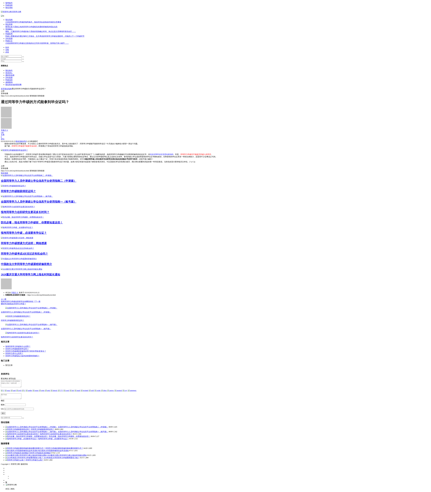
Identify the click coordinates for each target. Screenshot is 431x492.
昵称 (2, 405)
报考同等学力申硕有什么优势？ (18, 346)
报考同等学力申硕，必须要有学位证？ (24, 232)
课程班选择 (9, 75)
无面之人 (14, 293)
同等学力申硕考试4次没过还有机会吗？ (24, 253)
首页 (2, 89)
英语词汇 (9, 73)
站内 (7, 47)
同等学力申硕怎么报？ (35, 460)
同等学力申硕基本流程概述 (40, 453)
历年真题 (9, 38)
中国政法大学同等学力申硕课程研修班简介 (26, 264)
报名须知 (9, 8)
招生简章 (31, 25)
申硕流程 (9, 5)
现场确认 (40, 30)
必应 (7, 52)
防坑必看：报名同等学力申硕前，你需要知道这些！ (32, 222)
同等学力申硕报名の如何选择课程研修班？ (22, 356)
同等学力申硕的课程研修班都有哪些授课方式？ (64, 448)
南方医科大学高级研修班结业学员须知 (53, 451)
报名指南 (33, 21)
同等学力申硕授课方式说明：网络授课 (24, 243)
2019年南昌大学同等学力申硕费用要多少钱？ (61, 458)
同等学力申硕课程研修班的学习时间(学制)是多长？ (25, 351)
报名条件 (9, 70)
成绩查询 (9, 82)
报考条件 (9, 3)
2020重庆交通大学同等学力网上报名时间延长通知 (30, 274)
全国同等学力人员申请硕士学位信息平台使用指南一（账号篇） (38, 201)
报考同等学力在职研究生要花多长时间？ (25, 212)
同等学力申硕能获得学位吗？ (17, 349)
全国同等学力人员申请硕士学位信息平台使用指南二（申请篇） (38, 180)
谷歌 (7, 50)
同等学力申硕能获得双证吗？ (18, 191)
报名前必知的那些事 (13, 85)
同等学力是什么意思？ (14, 353)
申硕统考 (44, 35)
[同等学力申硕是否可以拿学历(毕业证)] (14, 150)
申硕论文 (37, 42)
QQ (2, 409)
